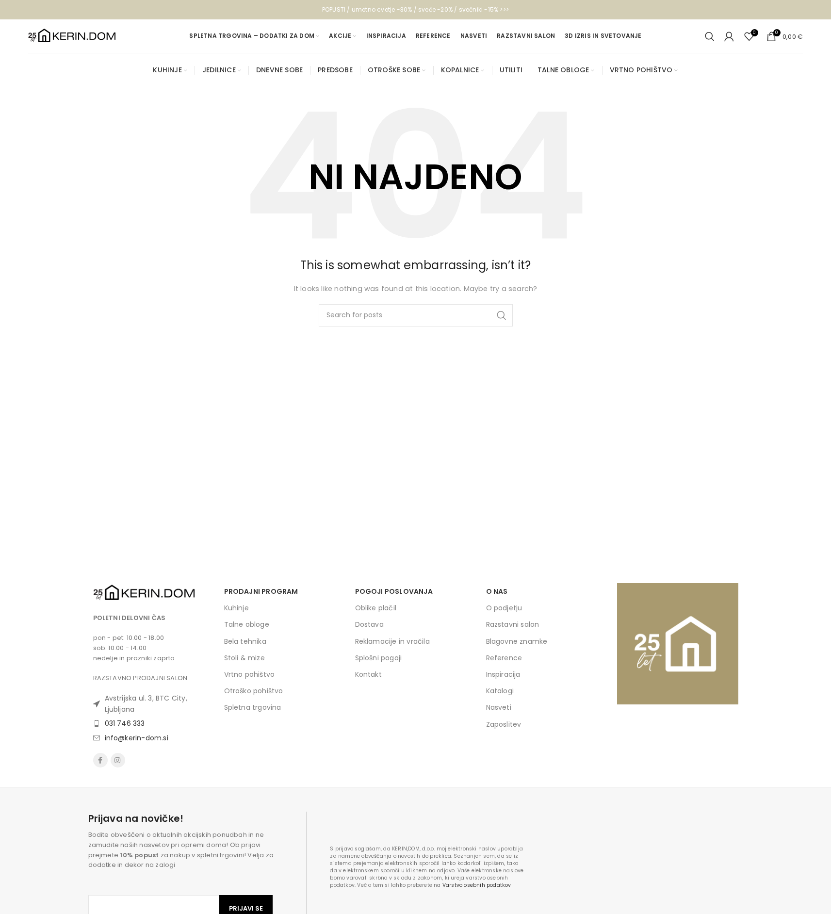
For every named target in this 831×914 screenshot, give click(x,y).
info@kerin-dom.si (136, 738)
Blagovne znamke (517, 641)
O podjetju (504, 608)
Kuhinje (236, 608)
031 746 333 (125, 723)
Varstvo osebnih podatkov (476, 885)
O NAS (497, 591)
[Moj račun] (729, 36)
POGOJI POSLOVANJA (394, 591)
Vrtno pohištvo (249, 674)
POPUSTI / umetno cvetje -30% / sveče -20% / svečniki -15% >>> (415, 9)
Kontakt (368, 674)
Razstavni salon (512, 624)
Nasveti (498, 707)
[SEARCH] (501, 315)
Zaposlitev (503, 724)
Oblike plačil (376, 608)
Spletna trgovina (252, 707)
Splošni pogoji (378, 658)
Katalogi (500, 691)
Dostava (369, 624)
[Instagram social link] (118, 760)
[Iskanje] (709, 36)
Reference (504, 658)
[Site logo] (71, 35)
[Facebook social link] (100, 760)
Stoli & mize (244, 658)
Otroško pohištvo (253, 691)
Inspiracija (503, 674)
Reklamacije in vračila (392, 641)
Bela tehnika (245, 641)
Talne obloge (246, 624)
